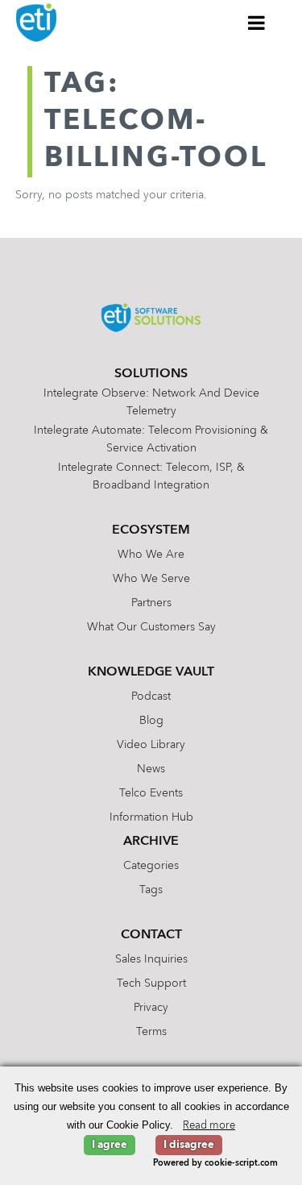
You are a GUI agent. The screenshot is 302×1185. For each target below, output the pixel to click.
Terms (151, 1031)
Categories (151, 865)
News (151, 769)
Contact (151, 935)
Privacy (151, 1007)
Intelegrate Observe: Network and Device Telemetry (151, 402)
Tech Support (151, 983)
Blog (151, 720)
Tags (151, 890)
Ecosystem (151, 530)
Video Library (151, 744)
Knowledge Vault (151, 672)
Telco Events (151, 793)
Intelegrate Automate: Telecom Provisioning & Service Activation (151, 439)
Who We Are (151, 554)
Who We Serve (151, 578)
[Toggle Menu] (257, 22)
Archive (151, 841)
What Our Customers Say (151, 627)
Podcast (151, 696)
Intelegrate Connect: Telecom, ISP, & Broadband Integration (151, 476)
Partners (151, 603)
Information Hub (151, 817)
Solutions (151, 374)
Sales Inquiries (151, 959)
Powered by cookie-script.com (215, 1163)
